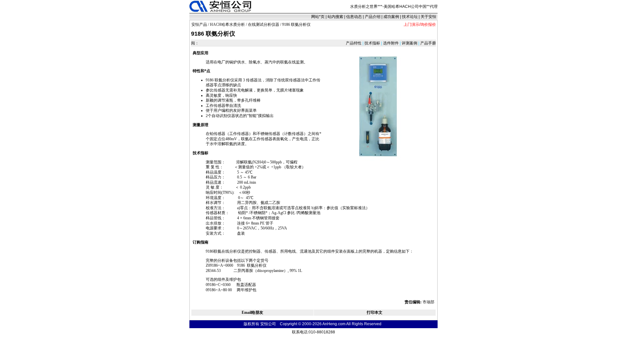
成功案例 (391, 16)
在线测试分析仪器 (263, 24)
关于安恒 (428, 16)
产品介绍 (372, 16)
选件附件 (391, 43)
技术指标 (372, 43)
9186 (210, 80)
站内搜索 (335, 16)
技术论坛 (410, 16)
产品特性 (354, 43)
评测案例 (409, 43)
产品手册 (427, 43)
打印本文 (374, 312)
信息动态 (354, 16)
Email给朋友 (252, 312)
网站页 (318, 16)
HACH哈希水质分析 (227, 24)
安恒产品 (199, 24)
